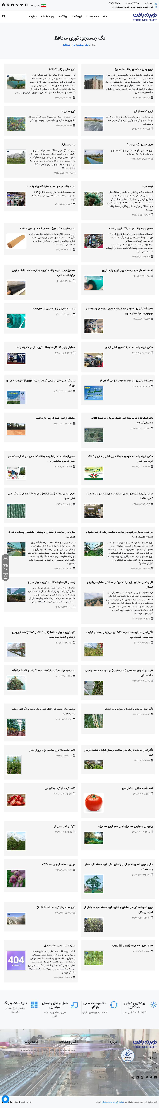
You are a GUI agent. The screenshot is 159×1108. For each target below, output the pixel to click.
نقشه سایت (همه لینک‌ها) (103, 1071)
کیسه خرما (147, 187)
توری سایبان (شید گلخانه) (62, 69)
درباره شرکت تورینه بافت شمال (59, 946)
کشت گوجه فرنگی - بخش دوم (137, 788)
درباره (33, 17)
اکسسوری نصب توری (25, 1077)
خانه (105, 16)
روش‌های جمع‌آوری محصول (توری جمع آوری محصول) (125, 826)
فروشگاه (77, 17)
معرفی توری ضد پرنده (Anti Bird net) (132, 946)
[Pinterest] (3, 5)
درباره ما (111, 1050)
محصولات (93, 17)
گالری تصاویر (109, 1061)
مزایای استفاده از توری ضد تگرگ (58, 865)
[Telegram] (17, 5)
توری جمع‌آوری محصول (25, 1061)
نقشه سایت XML (107, 1077)
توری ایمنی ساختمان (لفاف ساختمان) (134, 69)
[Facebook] (26, 5)
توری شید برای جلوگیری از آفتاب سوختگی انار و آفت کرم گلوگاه (43, 671)
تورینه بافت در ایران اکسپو (63, 1084)
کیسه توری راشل (28, 1071)
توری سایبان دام (28, 1050)
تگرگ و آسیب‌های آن (64, 826)
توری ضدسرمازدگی (143, 111)
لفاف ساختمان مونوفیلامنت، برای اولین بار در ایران (127, 270)
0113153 (149, 3)
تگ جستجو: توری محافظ (76, 45)
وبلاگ (63, 17)
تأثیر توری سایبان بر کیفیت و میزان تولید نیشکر (129, 709)
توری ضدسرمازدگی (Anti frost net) (56, 907)
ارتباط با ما (48, 17)
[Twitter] (21, 5)
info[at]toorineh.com (139, 1063)
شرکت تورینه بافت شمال (113, 1102)
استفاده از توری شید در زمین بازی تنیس (55, 418)
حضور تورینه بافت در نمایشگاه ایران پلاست (131, 229)
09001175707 (132, 3)
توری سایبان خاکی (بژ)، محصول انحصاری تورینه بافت (47, 229)
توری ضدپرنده (68, 111)
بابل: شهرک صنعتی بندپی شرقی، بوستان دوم (132, 7)
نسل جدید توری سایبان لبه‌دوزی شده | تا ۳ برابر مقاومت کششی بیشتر (60, 1066)
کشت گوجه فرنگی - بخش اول (60, 788)
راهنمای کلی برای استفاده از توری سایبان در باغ (51, 582)
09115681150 (114, 3)
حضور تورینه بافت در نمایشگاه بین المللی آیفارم (129, 347)
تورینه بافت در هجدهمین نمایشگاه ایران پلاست (51, 187)
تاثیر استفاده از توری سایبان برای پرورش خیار (52, 750)
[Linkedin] (8, 5)
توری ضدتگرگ (68, 145)
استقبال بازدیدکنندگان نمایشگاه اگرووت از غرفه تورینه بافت (45, 347)
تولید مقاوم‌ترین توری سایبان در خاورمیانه (54, 309)
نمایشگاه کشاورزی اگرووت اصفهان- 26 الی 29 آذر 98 (126, 381)
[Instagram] (12, 5)
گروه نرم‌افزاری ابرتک (11, 1102)
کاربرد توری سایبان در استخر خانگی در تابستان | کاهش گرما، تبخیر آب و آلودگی (59, 1053)
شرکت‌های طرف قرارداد (104, 1066)
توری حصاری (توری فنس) (140, 145)
